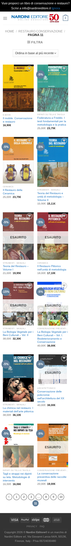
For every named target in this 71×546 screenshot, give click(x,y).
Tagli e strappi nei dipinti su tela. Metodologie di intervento (17, 477)
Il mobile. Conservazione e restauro (17, 120)
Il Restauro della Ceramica (12, 192)
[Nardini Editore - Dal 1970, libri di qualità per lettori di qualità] (35, 18)
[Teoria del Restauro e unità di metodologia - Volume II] (52, 162)
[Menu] (5, 18)
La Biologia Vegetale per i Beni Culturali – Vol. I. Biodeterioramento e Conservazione (52, 336)
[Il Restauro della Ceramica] (18, 160)
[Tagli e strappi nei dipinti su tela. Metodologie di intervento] (18, 445)
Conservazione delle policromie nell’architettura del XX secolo (50, 396)
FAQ (42, 526)
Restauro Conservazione (40, 31)
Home (9, 31)
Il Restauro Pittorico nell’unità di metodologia (51, 268)
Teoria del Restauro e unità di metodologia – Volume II (50, 196)
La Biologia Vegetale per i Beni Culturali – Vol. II (18, 333)
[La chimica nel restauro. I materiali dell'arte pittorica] (18, 378)
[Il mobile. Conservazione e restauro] (18, 88)
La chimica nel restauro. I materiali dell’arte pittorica (18, 410)
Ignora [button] (55, 8)
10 (60, 496)
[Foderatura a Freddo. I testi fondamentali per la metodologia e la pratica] (52, 88)
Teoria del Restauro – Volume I (16, 268)
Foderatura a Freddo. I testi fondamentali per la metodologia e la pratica (51, 121)
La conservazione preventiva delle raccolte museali (51, 477)
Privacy (32, 526)
